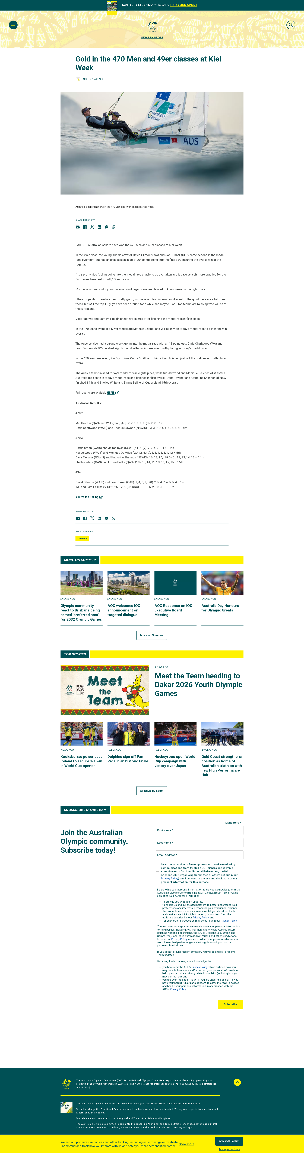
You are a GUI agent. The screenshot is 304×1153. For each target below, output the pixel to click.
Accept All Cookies (229, 1141)
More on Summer (151, 635)
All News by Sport (151, 790)
